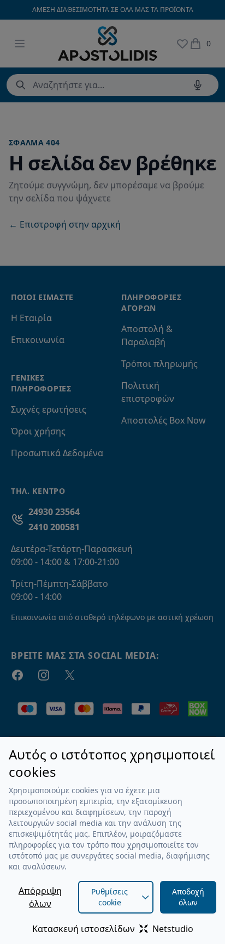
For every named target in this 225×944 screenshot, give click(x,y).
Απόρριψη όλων (40, 897)
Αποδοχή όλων (188, 897)
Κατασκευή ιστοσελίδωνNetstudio (112, 929)
